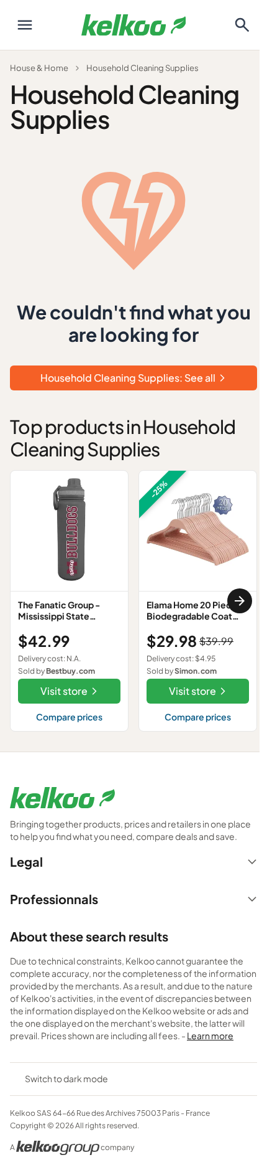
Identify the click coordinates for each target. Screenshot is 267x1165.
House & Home (39, 68)
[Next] (239, 600)
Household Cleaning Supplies (142, 68)
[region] (133, 601)
